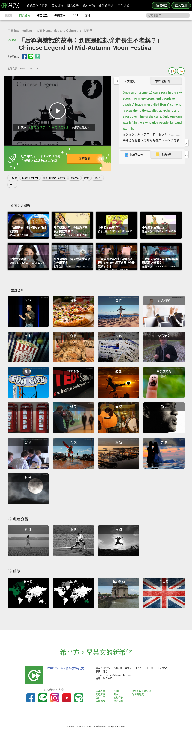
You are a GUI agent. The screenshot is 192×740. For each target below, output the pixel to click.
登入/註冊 (181, 5)
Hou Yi (97, 177)
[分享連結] (37, 56)
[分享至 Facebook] (24, 56)
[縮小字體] (180, 71)
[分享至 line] (30, 56)
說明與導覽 (138, 694)
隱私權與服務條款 (141, 691)
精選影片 (24, 15)
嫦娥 (86, 177)
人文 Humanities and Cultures (57, 30)
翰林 (87, 15)
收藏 (14, 40)
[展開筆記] (186, 154)
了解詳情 (84, 158)
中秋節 (13, 177)
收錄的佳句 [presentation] (136, 154)
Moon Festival (30, 177)
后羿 (12, 184)
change (75, 177)
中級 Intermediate (20, 30)
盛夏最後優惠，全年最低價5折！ (49, 127)
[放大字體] (172, 71)
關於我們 (118, 697)
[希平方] (12, 5)
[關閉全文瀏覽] (186, 142)
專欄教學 (59, 15)
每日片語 (100, 697)
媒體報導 (118, 701)
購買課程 (161, 5)
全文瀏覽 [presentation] (129, 81)
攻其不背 (100, 691)
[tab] (135, 81)
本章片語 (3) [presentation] (162, 81)
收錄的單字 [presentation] (167, 154)
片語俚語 (42, 15)
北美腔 (87, 30)
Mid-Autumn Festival (54, 177)
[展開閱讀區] (116, 80)
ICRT (75, 15)
